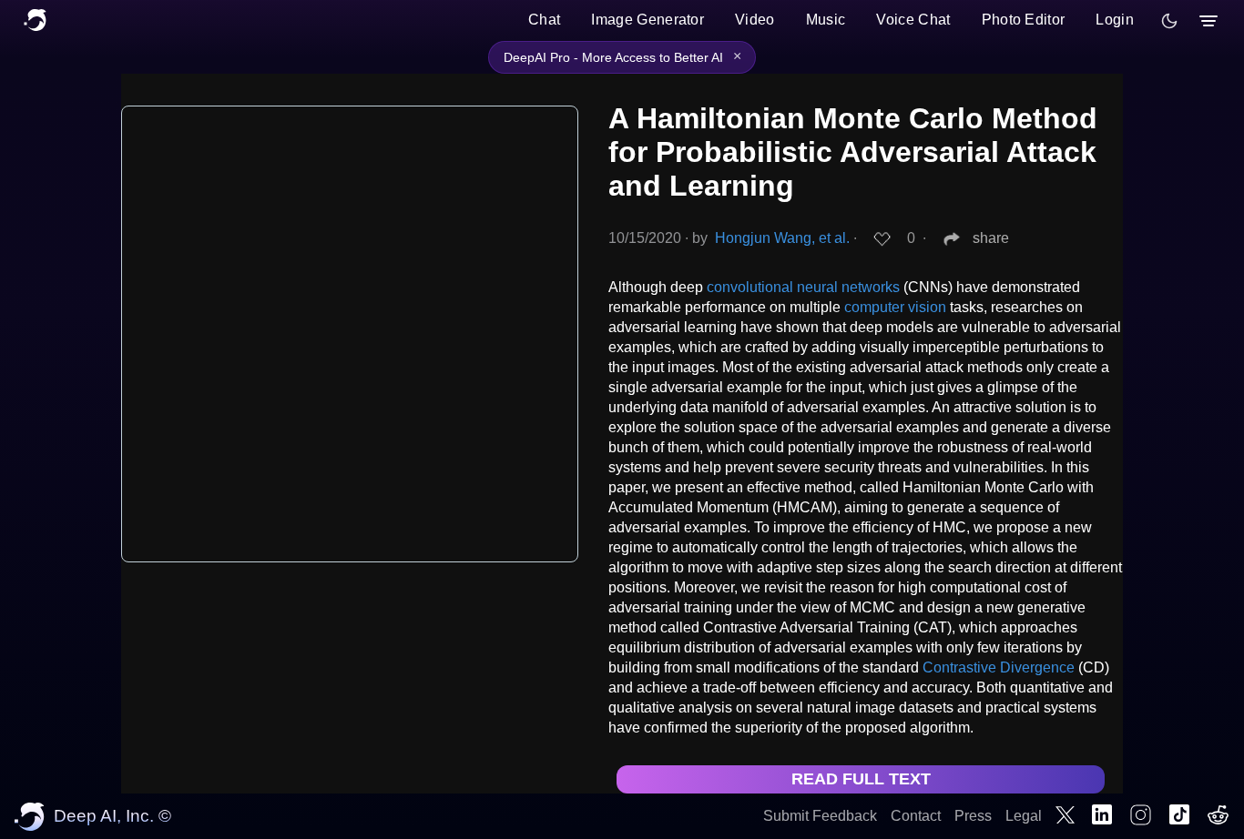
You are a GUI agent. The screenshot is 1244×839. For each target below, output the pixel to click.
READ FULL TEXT (861, 779)
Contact (916, 816)
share (991, 238)
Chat (544, 19)
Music (826, 19)
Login (1115, 19)
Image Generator (647, 19)
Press (973, 816)
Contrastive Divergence (999, 667)
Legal (1023, 816)
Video (755, 19)
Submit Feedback (820, 816)
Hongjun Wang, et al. (782, 238)
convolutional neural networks (803, 287)
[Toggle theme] (1169, 20)
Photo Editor (1024, 19)
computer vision (895, 307)
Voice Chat (913, 19)
